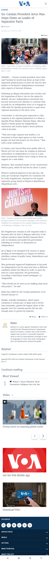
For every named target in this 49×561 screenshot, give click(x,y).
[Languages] (30, 558)
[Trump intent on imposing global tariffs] (24, 412)
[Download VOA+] (24, 494)
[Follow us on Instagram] (19, 525)
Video (6, 395)
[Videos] (18, 558)
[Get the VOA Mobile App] (24, 460)
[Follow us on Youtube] (14, 525)
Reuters (7, 27)
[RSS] (24, 525)
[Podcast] (30, 525)
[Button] (44, 35)
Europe (4, 10)
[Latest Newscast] (7, 558)
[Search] (41, 558)
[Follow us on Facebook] (3, 525)
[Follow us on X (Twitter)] (9, 525)
